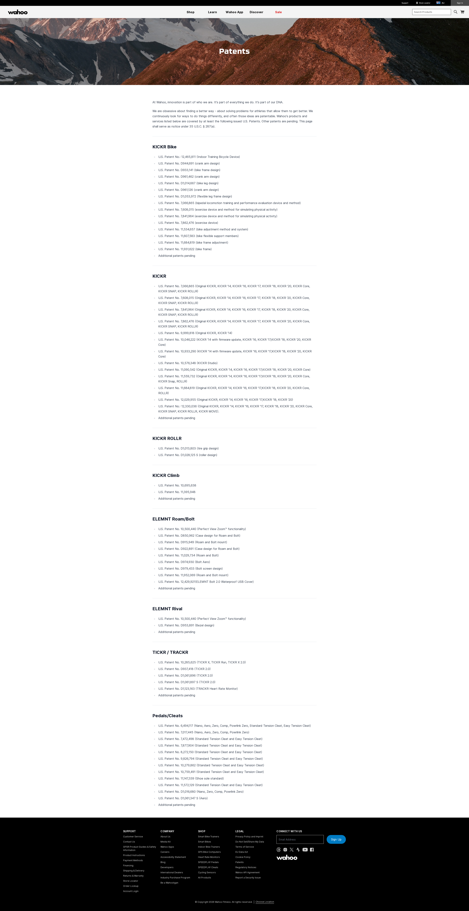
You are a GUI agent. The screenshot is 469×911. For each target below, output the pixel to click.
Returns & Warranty (133, 875)
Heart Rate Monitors (209, 857)
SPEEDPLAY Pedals (208, 862)
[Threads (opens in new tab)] (278, 849)
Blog (162, 862)
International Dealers (171, 872)
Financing (128, 865)
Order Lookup (131, 886)
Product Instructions (134, 855)
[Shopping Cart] (462, 12)
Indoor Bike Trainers (209, 846)
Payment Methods (133, 860)
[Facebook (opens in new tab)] (312, 849)
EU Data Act (241, 852)
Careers (164, 852)
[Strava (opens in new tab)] (298, 849)
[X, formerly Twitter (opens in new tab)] (291, 849)
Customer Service (133, 836)
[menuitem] (191, 12)
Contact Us (129, 841)
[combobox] (431, 12)
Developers (166, 867)
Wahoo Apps (167, 846)
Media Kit (165, 841)
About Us (165, 836)
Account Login (131, 891)
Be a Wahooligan (169, 882)
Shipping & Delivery (133, 870)
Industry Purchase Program (175, 877)
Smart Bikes (204, 841)
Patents (239, 862)
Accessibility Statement (173, 857)
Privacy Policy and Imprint (249, 836)
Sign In (460, 3)
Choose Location (265, 901)
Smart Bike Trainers (208, 836)
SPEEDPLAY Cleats (208, 867)
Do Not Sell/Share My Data (249, 841)
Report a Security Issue (248, 877)
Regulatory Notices (245, 867)
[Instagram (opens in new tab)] (285, 849)
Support (405, 3)
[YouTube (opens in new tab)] (305, 849)
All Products (204, 877)
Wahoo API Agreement (247, 872)
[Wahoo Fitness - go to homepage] (286, 857)
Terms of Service (244, 846)
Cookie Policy (242, 857)
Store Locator (424, 3)
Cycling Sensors (207, 872)
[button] (441, 3)
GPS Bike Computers (209, 852)
